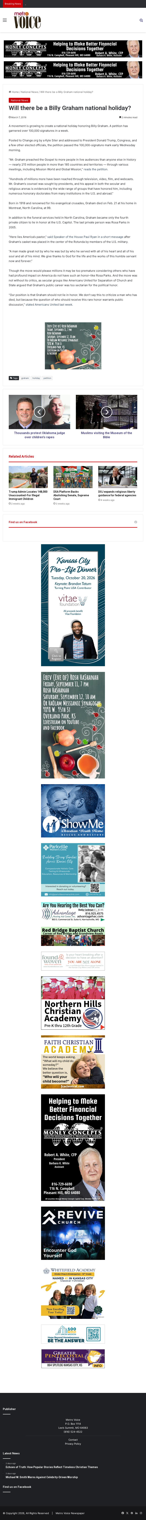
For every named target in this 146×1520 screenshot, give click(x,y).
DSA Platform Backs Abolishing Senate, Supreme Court (71, 495)
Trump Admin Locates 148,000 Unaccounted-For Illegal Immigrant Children (28, 495)
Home (15, 91)
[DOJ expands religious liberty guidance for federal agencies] (117, 477)
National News (29, 91)
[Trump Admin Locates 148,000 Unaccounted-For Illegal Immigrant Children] (28, 477)
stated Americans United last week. (49, 304)
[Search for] (141, 21)
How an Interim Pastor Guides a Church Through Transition (60, 3)
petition (47, 378)
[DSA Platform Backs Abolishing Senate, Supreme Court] (72, 477)
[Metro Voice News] (27, 19)
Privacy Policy (73, 1443)
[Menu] (5, 21)
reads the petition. (95, 169)
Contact (73, 1439)
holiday (36, 378)
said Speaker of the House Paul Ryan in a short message (85, 237)
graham (25, 378)
